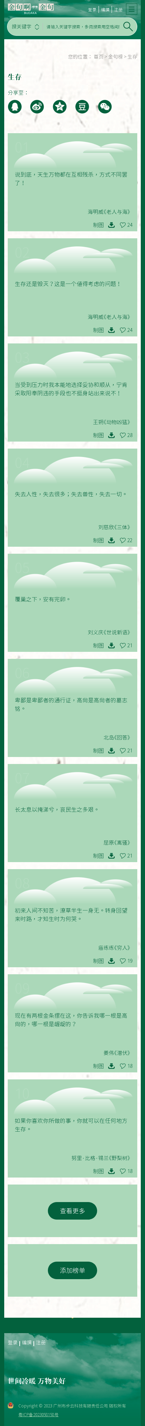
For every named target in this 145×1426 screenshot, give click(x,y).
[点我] (131, 9)
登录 (92, 9)
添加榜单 (72, 1270)
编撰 (105, 9)
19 (129, 960)
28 (129, 435)
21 (129, 645)
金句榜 (115, 56)
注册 (118, 9)
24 (129, 225)
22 (129, 540)
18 (129, 1066)
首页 (98, 56)
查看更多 (72, 1211)
